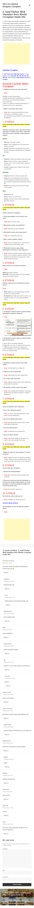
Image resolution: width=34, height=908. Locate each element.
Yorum (5, 849)
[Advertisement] (17, 53)
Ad (4, 870)
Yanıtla (6, 572)
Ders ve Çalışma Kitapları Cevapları (12, 5)
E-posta (5, 877)
